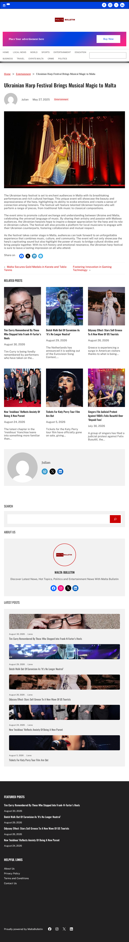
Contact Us (10, 883)
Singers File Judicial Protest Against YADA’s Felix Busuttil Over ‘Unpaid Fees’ (105, 416)
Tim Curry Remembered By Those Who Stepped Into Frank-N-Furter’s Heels (22, 334)
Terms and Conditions (16, 878)
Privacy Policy (12, 873)
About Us (9, 868)
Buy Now (108, 38)
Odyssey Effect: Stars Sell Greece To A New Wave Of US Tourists (105, 332)
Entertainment (23, 74)
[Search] (115, 519)
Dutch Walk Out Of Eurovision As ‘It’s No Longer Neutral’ (63, 332)
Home (6, 52)
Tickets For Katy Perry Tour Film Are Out (63, 414)
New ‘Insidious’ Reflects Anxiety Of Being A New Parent (22, 414)
